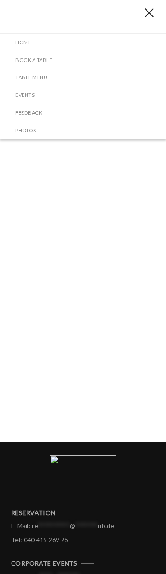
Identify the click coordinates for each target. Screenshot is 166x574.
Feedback (28, 113)
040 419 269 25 (46, 539)
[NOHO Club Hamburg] (55, 17)
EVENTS (25, 95)
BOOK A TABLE (33, 60)
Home (23, 42)
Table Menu (31, 77)
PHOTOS (25, 130)
